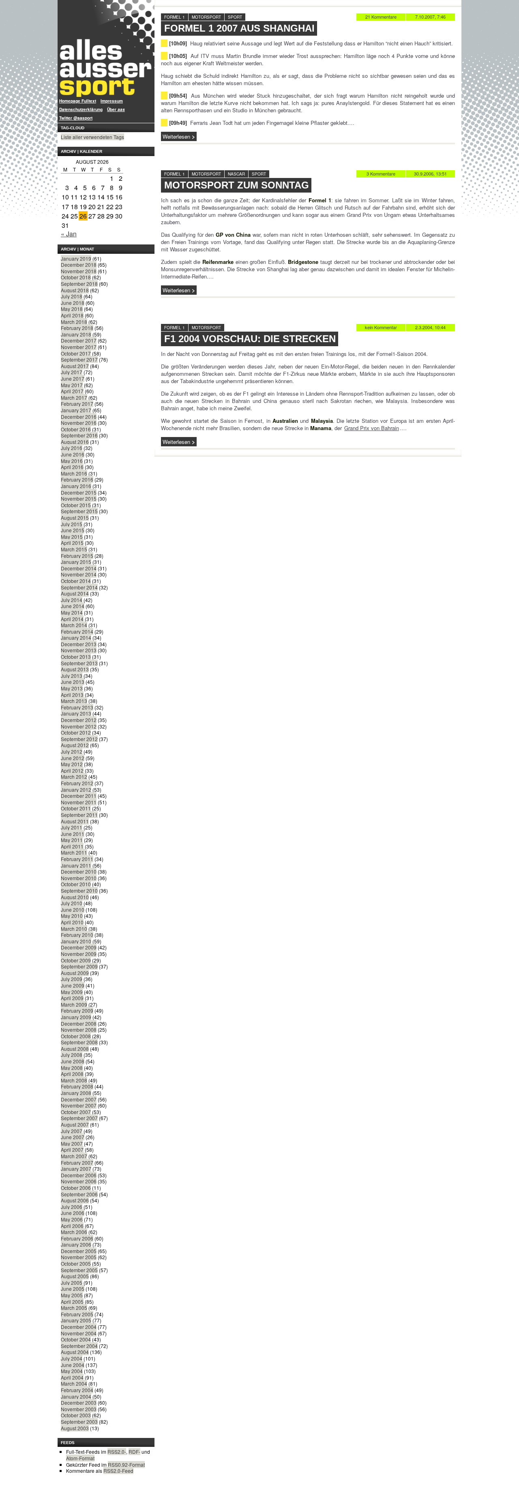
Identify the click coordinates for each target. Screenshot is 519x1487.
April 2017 (72, 391)
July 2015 (71, 524)
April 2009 (72, 997)
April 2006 (72, 1225)
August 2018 (75, 290)
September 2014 (79, 587)
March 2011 (74, 852)
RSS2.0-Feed (118, 1470)
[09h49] (178, 122)
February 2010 (77, 934)
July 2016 (71, 447)
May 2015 (72, 536)
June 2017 (72, 378)
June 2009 (72, 985)
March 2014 (74, 624)
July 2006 (71, 1206)
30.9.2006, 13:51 (430, 173)
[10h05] (178, 56)
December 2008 (79, 1023)
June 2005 (72, 1288)
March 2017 (74, 397)
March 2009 (74, 1004)
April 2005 (72, 1301)
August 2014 (75, 593)
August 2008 (75, 1048)
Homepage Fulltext (77, 101)
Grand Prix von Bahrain (371, 428)
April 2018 (72, 315)
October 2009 (76, 960)
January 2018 (76, 334)
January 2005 (76, 1320)
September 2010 (79, 890)
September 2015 (79, 511)
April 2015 (72, 542)
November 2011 (79, 802)
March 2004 (74, 1383)
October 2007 (76, 1111)
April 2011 (72, 846)
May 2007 (72, 1143)
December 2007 (79, 1099)
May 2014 (72, 612)
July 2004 (71, 1358)
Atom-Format (80, 1458)
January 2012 (76, 789)
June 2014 (72, 605)
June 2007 (72, 1136)
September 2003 (79, 1421)
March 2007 (74, 1156)
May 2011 (72, 839)
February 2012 (77, 783)
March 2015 (74, 549)
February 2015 (77, 555)
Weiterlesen (176, 136)
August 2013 (75, 669)
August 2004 (75, 1351)
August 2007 (75, 1124)
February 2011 (77, 858)
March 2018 (74, 321)
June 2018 (72, 302)
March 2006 (74, 1231)
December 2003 (79, 1402)
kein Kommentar (381, 327)
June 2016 (72, 454)
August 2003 (75, 1428)
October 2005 (76, 1263)
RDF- (134, 1451)
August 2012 (75, 744)
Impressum (112, 101)
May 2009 (72, 991)
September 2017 (79, 359)
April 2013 (72, 694)
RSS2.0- (116, 1451)
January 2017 (76, 410)
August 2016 (75, 441)
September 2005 (79, 1269)
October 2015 (76, 504)
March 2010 (74, 928)
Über (116, 109)
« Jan (69, 233)
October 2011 (76, 808)
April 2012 (72, 770)
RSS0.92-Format (126, 1464)
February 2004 (77, 1389)
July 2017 (71, 372)
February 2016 (77, 479)
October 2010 (76, 884)
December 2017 (79, 340)
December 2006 (79, 1175)
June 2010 (72, 909)
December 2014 (79, 568)
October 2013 (76, 656)
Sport (235, 17)
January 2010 (76, 941)
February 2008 (77, 1086)
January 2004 (76, 1396)
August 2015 (75, 517)
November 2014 (79, 574)
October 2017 (76, 353)
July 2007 (71, 1130)
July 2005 (71, 1282)
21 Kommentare (381, 16)
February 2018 (77, 327)
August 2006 (75, 1200)
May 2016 (72, 460)
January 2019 (76, 258)
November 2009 (79, 953)
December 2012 (79, 719)
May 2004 (72, 1370)
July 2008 (71, 1054)
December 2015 (79, 492)
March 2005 (74, 1307)
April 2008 (72, 1073)
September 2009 (79, 966)
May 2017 (72, 384)
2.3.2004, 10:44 (430, 327)
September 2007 (79, 1117)
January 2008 (76, 1092)
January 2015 (76, 561)
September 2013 (79, 663)
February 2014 (77, 631)
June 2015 (72, 530)
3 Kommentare (381, 173)
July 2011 (71, 827)
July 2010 (71, 903)
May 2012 (72, 764)
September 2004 (79, 1345)
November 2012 (79, 726)
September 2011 (79, 814)
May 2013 (72, 688)
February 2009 (77, 1010)
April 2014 (72, 618)
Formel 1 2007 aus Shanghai (239, 28)
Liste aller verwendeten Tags (92, 136)
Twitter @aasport (75, 118)
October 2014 (76, 580)
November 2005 (79, 1256)
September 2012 (79, 738)
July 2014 (71, 599)
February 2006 (77, 1238)
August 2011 (75, 821)
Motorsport (206, 17)
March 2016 (74, 473)
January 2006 (76, 1244)
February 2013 (77, 707)
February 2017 (77, 403)
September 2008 (79, 1042)
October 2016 (76, 429)
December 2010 (79, 871)
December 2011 (79, 795)
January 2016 (76, 485)
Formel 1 (174, 17)
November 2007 (79, 1105)
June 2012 (72, 757)
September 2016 (79, 435)
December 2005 (79, 1250)
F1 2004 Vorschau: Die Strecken (250, 338)
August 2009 (75, 972)
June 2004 (72, 1364)
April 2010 (72, 922)
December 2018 (79, 264)
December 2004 (79, 1326)
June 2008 (72, 1061)
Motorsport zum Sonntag (236, 185)
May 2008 (72, 1067)
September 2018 (79, 283)
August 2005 (75, 1276)
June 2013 (72, 681)
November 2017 (79, 346)
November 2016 (79, 422)
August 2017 (75, 365)
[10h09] (178, 43)
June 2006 (72, 1212)
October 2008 (76, 1036)
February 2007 (77, 1162)
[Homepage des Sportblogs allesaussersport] (106, 48)
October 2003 (76, 1415)
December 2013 (79, 644)
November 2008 (79, 1029)
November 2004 (79, 1333)
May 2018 (72, 308)
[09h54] (178, 95)
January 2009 (76, 1016)
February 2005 (77, 1314)
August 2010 (75, 896)
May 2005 (72, 1295)
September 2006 (79, 1194)
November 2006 (79, 1181)
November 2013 (79, 650)
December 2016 (79, 416)
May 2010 (72, 915)
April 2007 (72, 1149)
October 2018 (76, 277)
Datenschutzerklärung (81, 109)
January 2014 (76, 637)
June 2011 (72, 833)
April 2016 (72, 466)
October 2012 (76, 732)
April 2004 (72, 1377)
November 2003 (79, 1409)
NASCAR (236, 174)
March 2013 (74, 700)
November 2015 (79, 498)
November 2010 (79, 877)
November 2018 (79, 271)
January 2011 (76, 865)
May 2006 (72, 1219)
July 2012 (71, 751)
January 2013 (76, 713)
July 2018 (71, 296)
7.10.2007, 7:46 (430, 16)
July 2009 (71, 978)
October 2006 (76, 1187)
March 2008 (74, 1080)
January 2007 (76, 1168)
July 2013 (71, 675)
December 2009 (79, 947)
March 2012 (74, 776)
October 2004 (76, 1339)
